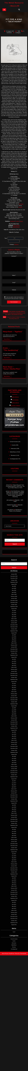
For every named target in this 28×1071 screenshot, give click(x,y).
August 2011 (14, 924)
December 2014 (14, 843)
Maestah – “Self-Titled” (17, 505)
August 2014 (14, 851)
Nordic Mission (16, 227)
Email (14, 282)
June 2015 (14, 831)
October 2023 (14, 628)
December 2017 (14, 770)
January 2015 (14, 841)
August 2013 (14, 876)
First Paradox (16, 225)
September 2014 (14, 849)
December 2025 (14, 576)
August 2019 (14, 730)
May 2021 (14, 687)
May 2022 (14, 663)
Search (15, 544)
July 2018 (14, 756)
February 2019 (14, 742)
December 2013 (14, 867)
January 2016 (14, 817)
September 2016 (14, 801)
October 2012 (14, 896)
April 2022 (14, 665)
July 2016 (14, 805)
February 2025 (14, 596)
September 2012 (14, 898)
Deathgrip (10, 238)
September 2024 (14, 606)
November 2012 (14, 894)
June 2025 (14, 588)
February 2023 (14, 645)
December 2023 (14, 624)
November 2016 (14, 797)
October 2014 (14, 847)
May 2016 (14, 809)
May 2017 (14, 784)
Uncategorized (13, 458)
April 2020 (14, 714)
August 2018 (14, 754)
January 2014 (14, 865)
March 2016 (14, 813)
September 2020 (14, 703)
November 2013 (14, 869)
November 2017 (14, 772)
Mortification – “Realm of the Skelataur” (16, 510)
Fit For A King (19, 238)
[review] (20, 207)
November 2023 (14, 626)
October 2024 (14, 604)
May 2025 (14, 590)
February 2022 (14, 669)
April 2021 (14, 689)
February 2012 (14, 912)
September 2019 (14, 728)
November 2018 (14, 748)
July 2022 (14, 659)
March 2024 (14, 618)
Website (14, 289)
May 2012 (14, 906)
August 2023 (14, 632)
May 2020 (14, 711)
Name (14, 275)
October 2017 (14, 774)
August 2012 (14, 900)
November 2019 (14, 724)
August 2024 (14, 608)
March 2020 (14, 715)
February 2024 (14, 620)
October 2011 (14, 920)
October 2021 (14, 677)
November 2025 (14, 578)
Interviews (13, 448)
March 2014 (14, 861)
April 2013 (14, 884)
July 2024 (14, 610)
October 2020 (14, 701)
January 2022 (14, 671)
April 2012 (14, 908)
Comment (14, 256)
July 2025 (14, 586)
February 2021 (14, 693)
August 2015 (14, 827)
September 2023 (14, 630)
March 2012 (14, 910)
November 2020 (14, 699)
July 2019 (14, 732)
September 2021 (14, 679)
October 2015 (14, 823)
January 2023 (14, 647)
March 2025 (14, 594)
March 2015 (14, 837)
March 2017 (14, 788)
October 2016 (14, 799)
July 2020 (14, 707)
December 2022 (14, 649)
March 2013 (14, 886)
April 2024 (14, 616)
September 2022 (14, 655)
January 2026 (14, 574)
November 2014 (14, 845)
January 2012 (14, 914)
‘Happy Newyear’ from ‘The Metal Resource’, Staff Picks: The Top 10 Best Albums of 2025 (15, 486)
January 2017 (14, 792)
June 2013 (14, 880)
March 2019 (14, 740)
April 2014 (14, 859)
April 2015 (14, 835)
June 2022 (14, 661)
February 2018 (14, 766)
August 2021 (14, 681)
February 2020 (14, 718)
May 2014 (14, 857)
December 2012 (14, 892)
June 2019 (14, 734)
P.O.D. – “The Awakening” (10, 349)
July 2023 (14, 634)
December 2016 (14, 795)
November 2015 (14, 821)
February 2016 (14, 815)
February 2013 (14, 888)
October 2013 (14, 872)
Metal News (13, 452)
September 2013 (14, 874)
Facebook (12, 221)
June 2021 (14, 685)
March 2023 (14, 643)
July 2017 (14, 780)
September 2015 (14, 825)
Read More (7, 339)
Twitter (17, 221)
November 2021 (14, 675)
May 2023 (14, 639)
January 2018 (14, 768)
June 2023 (14, 637)
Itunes (21, 221)
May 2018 (14, 760)
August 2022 (14, 657)
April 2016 (14, 811)
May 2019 (14, 736)
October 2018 (14, 750)
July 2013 (14, 878)
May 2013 (14, 882)
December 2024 (14, 600)
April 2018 (14, 762)
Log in (14, 931)
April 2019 (14, 738)
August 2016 (14, 803)
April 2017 (14, 786)
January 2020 (14, 720)
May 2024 (14, 614)
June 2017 (14, 782)
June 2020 (14, 709)
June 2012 (14, 904)
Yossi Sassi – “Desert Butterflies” (12, 368)
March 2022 (14, 667)
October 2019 (14, 726)
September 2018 (14, 752)
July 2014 (14, 853)
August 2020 (14, 705)
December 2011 (14, 916)
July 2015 (14, 829)
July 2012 (14, 902)
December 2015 (14, 819)
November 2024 (14, 602)
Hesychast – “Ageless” (12, 331)
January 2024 (14, 622)
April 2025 (14, 592)
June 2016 (14, 807)
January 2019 (14, 744)
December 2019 (14, 722)
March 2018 (14, 764)
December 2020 (14, 697)
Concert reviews (14, 441)
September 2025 (14, 582)
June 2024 (14, 612)
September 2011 (14, 922)
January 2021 (14, 695)
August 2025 (14, 584)
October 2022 (14, 653)
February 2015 (14, 839)
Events (13, 445)
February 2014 (14, 863)
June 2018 (14, 758)
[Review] (21, 204)
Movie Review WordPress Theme (10, 953)
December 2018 (14, 746)
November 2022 (14, 651)
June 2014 (14, 855)
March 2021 (14, 691)
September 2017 (14, 776)
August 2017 (14, 778)
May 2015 (14, 833)
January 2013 (14, 890)
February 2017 (14, 790)
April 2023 (14, 641)
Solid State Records (14, 241)
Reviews (16, 244)
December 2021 (14, 673)
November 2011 (14, 918)
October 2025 (14, 580)
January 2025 (14, 598)
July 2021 (14, 683)
